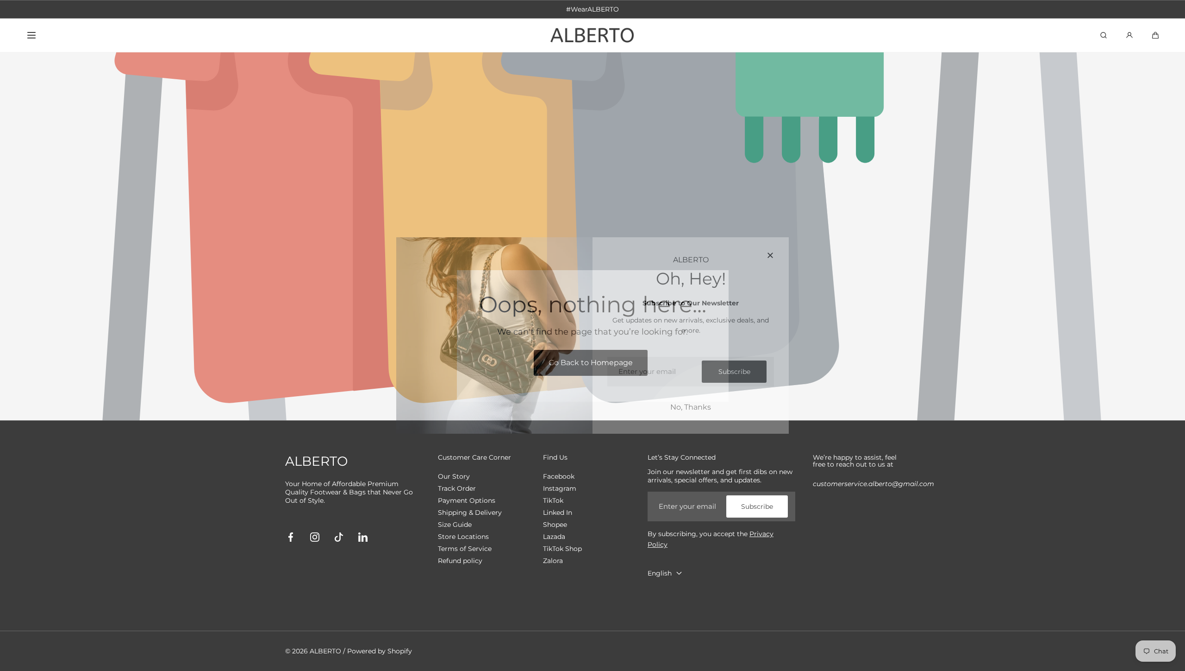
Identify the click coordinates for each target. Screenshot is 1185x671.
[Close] (770, 256)
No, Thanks (690, 407)
